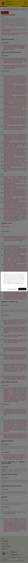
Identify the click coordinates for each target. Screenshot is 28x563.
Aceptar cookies (22, 289)
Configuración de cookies (12, 289)
